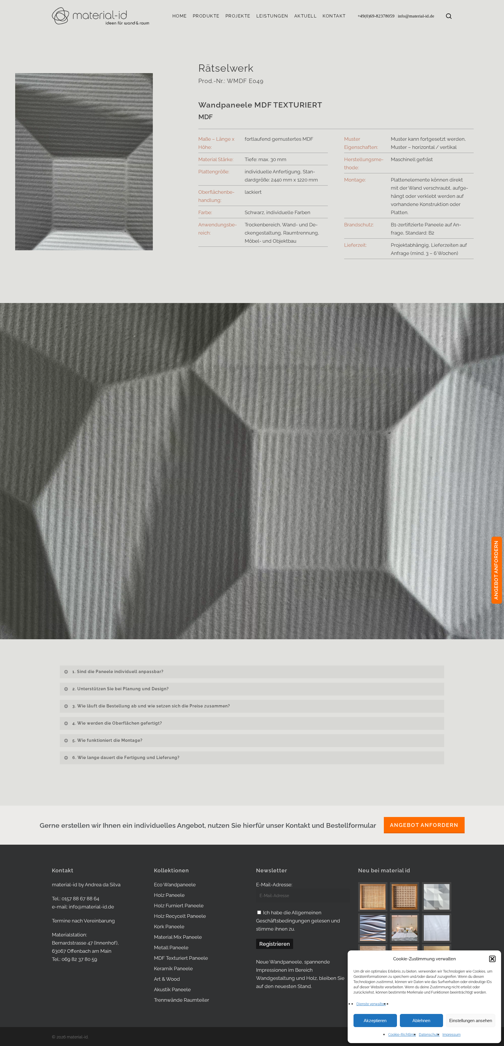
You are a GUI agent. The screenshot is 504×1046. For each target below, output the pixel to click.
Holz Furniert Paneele (179, 905)
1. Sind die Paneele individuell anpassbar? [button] (118, 671)
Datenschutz (429, 1035)
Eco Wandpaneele (175, 884)
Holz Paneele (169, 895)
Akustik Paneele (172, 989)
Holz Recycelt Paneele (180, 916)
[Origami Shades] (437, 896)
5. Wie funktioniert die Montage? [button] (107, 740)
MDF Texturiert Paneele (181, 958)
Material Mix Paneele (178, 937)
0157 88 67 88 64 (80, 898)
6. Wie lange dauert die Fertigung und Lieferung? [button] (126, 757)
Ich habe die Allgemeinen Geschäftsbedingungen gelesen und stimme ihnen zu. (298, 921)
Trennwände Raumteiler (181, 1000)
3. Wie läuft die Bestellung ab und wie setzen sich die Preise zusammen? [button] (151, 706)
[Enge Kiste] (373, 896)
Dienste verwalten (371, 1004)
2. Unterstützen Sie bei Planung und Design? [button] (120, 688)
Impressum (451, 1035)
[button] (492, 959)
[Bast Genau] (405, 896)
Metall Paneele (171, 947)
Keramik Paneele (173, 968)
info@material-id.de (416, 16)
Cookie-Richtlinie (402, 1035)
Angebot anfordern (424, 825)
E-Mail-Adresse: (274, 884)
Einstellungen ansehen (470, 1020)
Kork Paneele (169, 926)
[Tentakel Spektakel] (373, 928)
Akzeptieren (375, 1020)
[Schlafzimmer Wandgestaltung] (405, 928)
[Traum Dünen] (437, 928)
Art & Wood (167, 979)
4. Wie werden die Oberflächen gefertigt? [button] (117, 723)
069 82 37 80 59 (79, 959)
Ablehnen (421, 1020)
